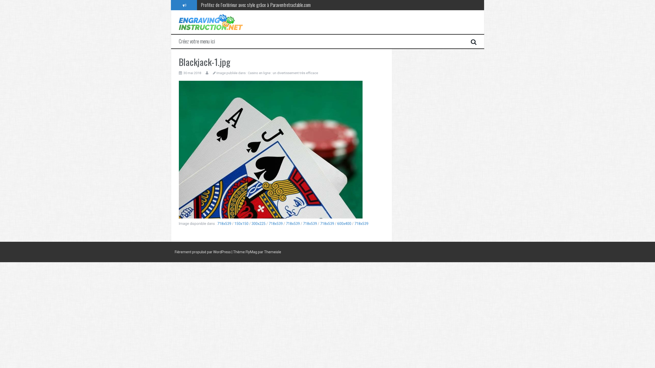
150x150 (241, 224)
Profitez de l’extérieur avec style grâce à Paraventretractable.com (256, 5)
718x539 (224, 224)
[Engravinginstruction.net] (211, 22)
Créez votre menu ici (197, 41)
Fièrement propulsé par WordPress (203, 252)
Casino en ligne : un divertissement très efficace (283, 73)
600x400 (344, 224)
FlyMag (251, 252)
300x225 (259, 224)
